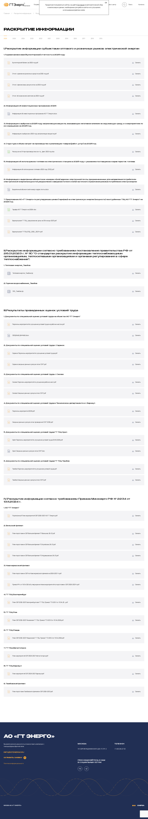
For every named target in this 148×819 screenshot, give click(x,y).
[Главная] (14, 5)
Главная (7, 13)
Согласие (80, 5)
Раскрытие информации (22, 13)
